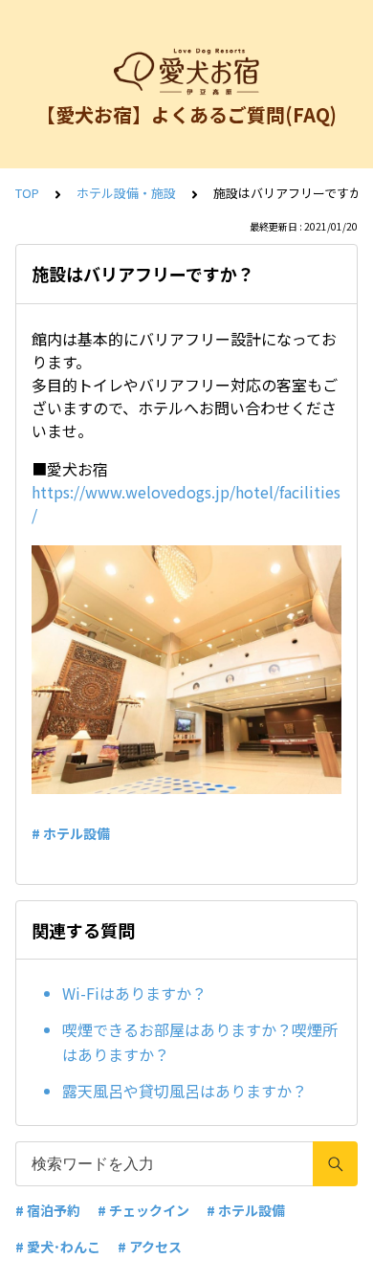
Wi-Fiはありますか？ (134, 993)
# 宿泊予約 (47, 1210)
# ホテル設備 (71, 833)
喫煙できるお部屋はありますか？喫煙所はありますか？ (200, 1042)
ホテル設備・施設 (126, 193)
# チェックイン (143, 1210)
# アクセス (150, 1246)
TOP (27, 193)
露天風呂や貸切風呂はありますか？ (184, 1090)
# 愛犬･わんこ (57, 1246)
